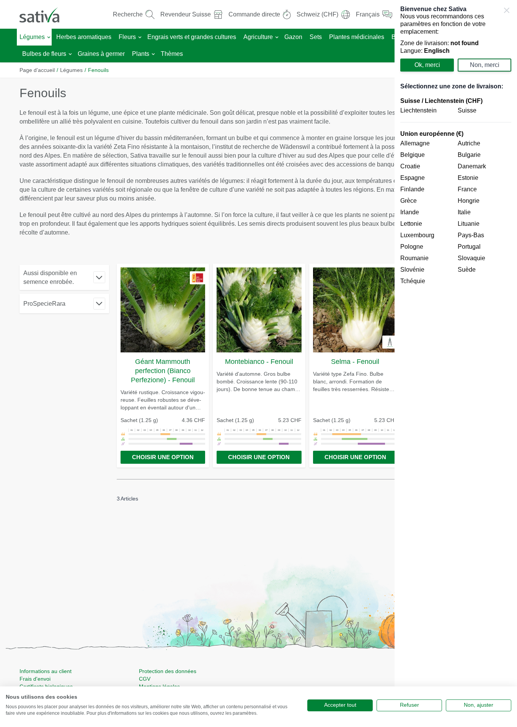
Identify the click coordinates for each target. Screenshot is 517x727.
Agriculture (258, 37)
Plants (140, 54)
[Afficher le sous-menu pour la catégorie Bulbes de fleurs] (70, 54)
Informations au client (46, 671)
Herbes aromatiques (83, 37)
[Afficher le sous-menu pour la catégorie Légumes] (49, 37)
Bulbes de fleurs (44, 54)
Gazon (293, 37)
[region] (456, 363)
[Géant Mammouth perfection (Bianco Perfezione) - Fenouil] (163, 309)
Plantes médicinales (356, 37)
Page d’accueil (37, 70)
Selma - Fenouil (355, 361)
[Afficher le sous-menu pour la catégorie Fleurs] (140, 37)
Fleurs (127, 37)
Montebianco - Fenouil (259, 361)
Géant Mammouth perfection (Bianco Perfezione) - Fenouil (163, 371)
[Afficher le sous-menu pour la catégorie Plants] (153, 54)
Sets (316, 37)
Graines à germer (101, 54)
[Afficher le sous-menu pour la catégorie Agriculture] (277, 37)
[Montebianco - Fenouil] (259, 309)
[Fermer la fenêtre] (506, 10)
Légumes (32, 37)
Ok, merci (427, 65)
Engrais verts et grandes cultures (191, 37)
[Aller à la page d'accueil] (44, 14)
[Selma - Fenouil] (355, 309)
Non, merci (484, 65)
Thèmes (172, 54)
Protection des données (167, 671)
